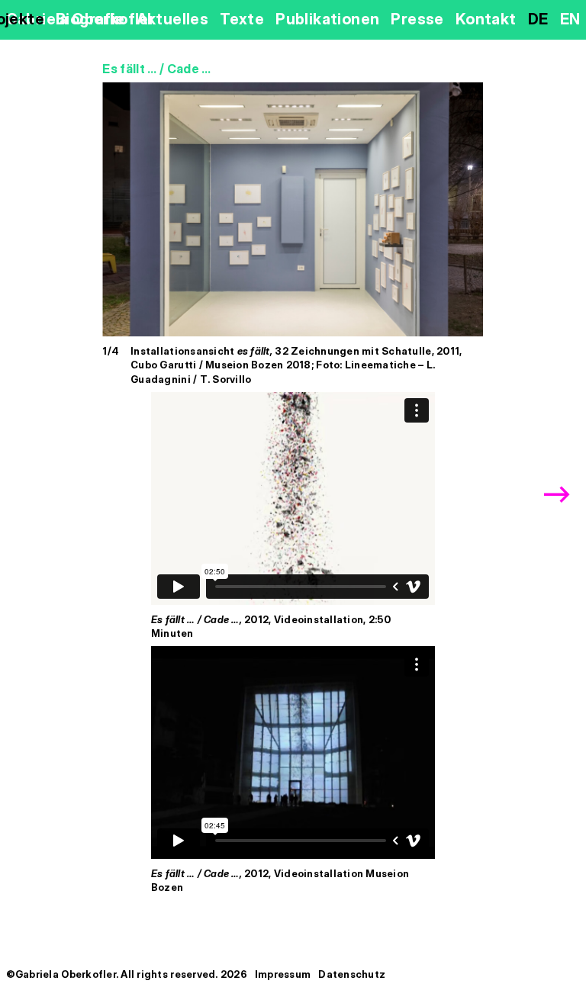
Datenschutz (351, 974)
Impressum (283, 974)
